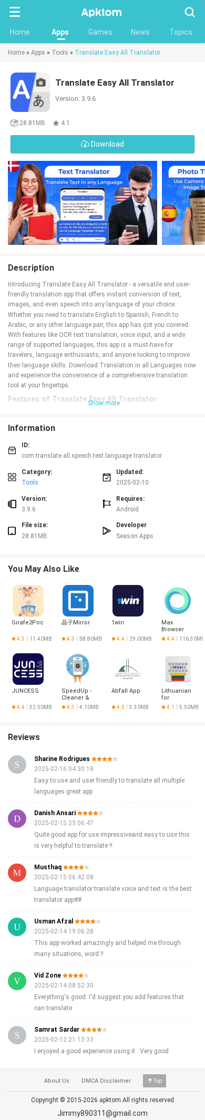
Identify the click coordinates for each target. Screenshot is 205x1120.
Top (157, 1081)
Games (100, 32)
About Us (56, 1080)
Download (106, 144)
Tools (60, 52)
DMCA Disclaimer (106, 1080)
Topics (180, 32)
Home (20, 32)
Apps (60, 32)
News (140, 32)
